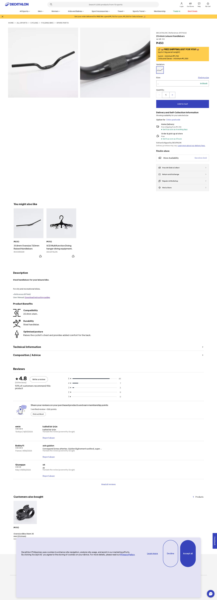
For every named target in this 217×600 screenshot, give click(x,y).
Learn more (152, 553)
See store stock (201, 158)
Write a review (38, 379)
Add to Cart (182, 104)
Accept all (188, 553)
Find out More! (38, 414)
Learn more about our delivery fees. (191, 146)
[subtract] (159, 95)
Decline (170, 553)
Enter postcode (173, 120)
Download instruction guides (37, 297)
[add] (172, 95)
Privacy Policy (127, 554)
